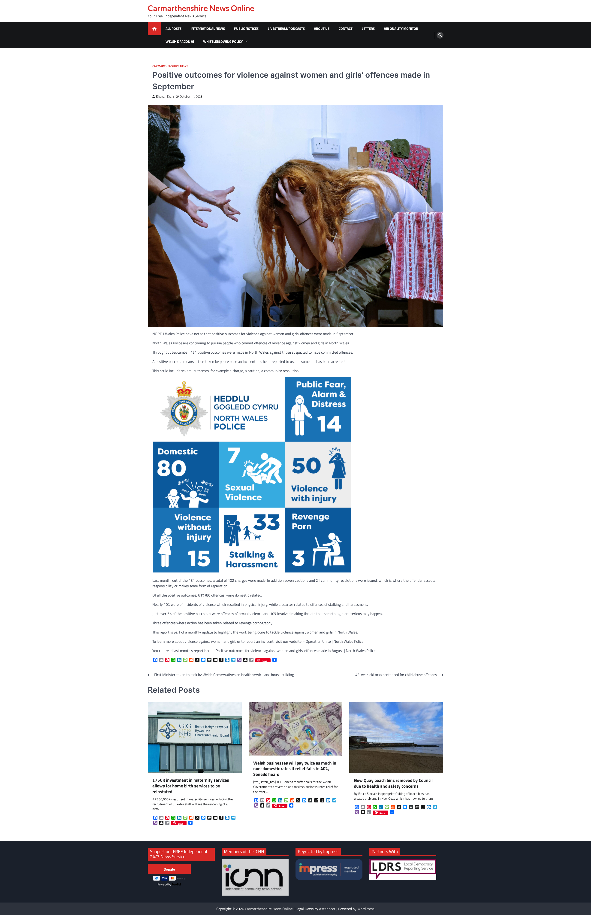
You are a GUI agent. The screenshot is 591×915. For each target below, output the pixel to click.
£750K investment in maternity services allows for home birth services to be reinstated (190, 785)
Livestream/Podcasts (286, 28)
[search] (440, 35)
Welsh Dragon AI (180, 41)
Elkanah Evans (165, 96)
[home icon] (154, 28)
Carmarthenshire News (170, 66)
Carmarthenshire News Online (201, 8)
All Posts (173, 28)
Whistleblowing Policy (223, 41)
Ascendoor (327, 909)
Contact (346, 28)
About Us (321, 28)
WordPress (365, 909)
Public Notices (246, 28)
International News (208, 28)
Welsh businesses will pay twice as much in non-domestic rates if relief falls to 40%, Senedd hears (294, 768)
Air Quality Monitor (401, 28)
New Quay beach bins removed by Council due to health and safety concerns (393, 783)
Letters (368, 28)
